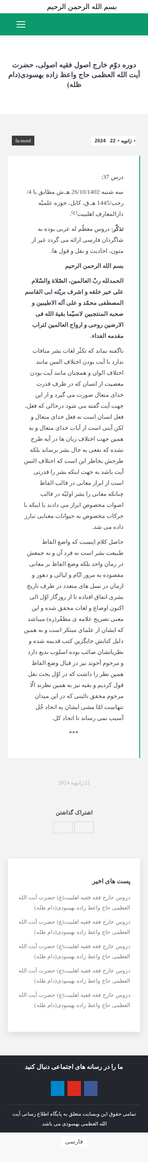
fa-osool (23, 141)
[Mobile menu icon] (21, 24)
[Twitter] (63, 827)
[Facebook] (84, 827)
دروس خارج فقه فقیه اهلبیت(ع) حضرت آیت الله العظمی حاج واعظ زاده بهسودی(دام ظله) (74, 903)
